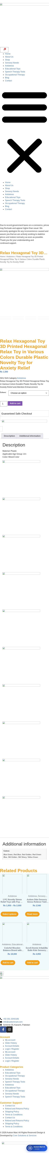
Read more (32, 914)
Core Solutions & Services (24, 1135)
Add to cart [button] (8, 963)
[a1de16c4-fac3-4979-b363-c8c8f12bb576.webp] (24, 292)
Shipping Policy (12, 1112)
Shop (7, 60)
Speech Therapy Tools (15, 72)
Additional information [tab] (30, 436)
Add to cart (15, 403)
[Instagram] (9, 1029)
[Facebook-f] (3, 1029)
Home (7, 54)
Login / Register (12, 1049)
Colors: (3, 392)
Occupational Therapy (15, 75)
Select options (9, 914)
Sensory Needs (12, 63)
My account (10, 1040)
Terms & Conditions (13, 1115)
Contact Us (10, 1106)
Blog (7, 78)
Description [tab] (9, 436)
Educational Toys (12, 69)
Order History (11, 1043)
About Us (9, 57)
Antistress (9, 66)
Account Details (12, 1046)
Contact (8, 81)
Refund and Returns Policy (17, 1109)
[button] (24, 131)
